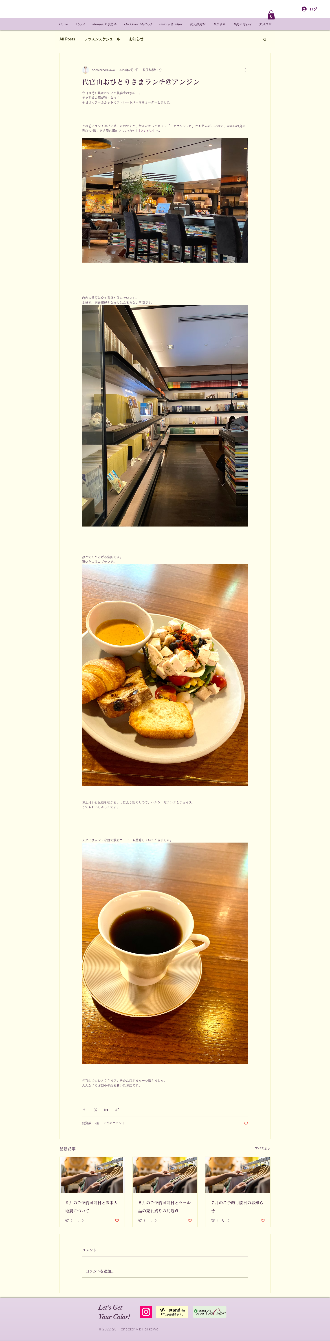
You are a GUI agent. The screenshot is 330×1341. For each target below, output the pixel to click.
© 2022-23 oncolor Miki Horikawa (128, 1329)
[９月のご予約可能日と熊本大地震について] (92, 1175)
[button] (271, 15)
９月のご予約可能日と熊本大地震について (91, 1207)
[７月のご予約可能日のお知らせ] (237, 1175)
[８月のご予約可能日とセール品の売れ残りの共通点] (165, 1175)
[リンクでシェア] (117, 1109)
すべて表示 (263, 1148)
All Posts (67, 39)
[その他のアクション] (245, 70)
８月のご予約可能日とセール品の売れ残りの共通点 (164, 1207)
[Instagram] (146, 1312)
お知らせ (136, 39)
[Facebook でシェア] (84, 1109)
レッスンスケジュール (102, 39)
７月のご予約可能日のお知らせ (237, 1207)
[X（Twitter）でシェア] (95, 1109)
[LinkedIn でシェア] (106, 1109)
